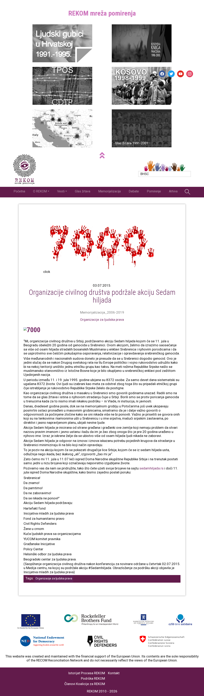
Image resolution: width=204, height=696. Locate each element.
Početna (19, 191)
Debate (134, 191)
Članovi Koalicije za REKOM (84, 684)
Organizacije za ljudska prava (102, 320)
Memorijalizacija (109, 191)
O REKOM (40, 191)
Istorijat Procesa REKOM (86, 673)
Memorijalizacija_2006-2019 (102, 312)
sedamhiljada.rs (151, 468)
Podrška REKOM (93, 678)
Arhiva (173, 191)
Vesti (61, 191)
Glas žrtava (82, 191)
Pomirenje (154, 191)
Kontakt (114, 673)
